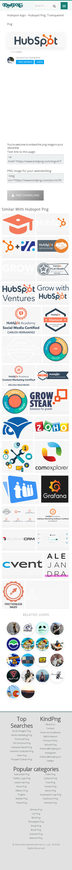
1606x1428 (9, 470)
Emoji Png (36, 825)
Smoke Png (50, 786)
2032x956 (43, 256)
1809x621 (32, 606)
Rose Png (22, 786)
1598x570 (9, 279)
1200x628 (9, 525)
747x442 (43, 302)
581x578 (50, 576)
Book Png (36, 829)
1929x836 (43, 279)
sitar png (21, 755)
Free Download (26, 195)
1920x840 (43, 548)
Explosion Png (50, 798)
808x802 (49, 361)
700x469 (8, 437)
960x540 (8, 256)
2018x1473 (9, 332)
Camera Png (50, 778)
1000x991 (49, 332)
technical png (21, 739)
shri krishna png (21, 743)
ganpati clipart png (21, 747)
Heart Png (21, 802)
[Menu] (64, 5)
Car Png (36, 813)
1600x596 (43, 525)
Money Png (36, 809)
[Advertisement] (36, 103)
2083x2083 (37, 412)
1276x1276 (9, 412)
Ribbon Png (22, 790)
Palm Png (50, 774)
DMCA (39, 62)
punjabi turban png (21, 759)
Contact (50, 728)
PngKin (21, 794)
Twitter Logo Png (21, 778)
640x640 (8, 233)
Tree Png (50, 782)
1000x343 (43, 384)
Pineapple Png (36, 821)
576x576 (43, 233)
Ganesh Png (35, 833)
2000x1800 (42, 470)
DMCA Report (50, 736)
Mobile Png (21, 798)
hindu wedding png (21, 735)
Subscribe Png (21, 774)
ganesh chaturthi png (21, 751)
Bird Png (36, 817)
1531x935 (9, 302)
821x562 (8, 361)
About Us (50, 724)
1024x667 (9, 384)
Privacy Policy (50, 740)
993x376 (47, 502)
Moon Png (50, 790)
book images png (22, 730)
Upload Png (50, 744)
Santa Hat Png (21, 782)
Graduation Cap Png (50, 794)
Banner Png (36, 837)
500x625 (8, 606)
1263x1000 (9, 502)
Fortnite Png (50, 802)
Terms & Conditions (50, 732)
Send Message (25, 62)
